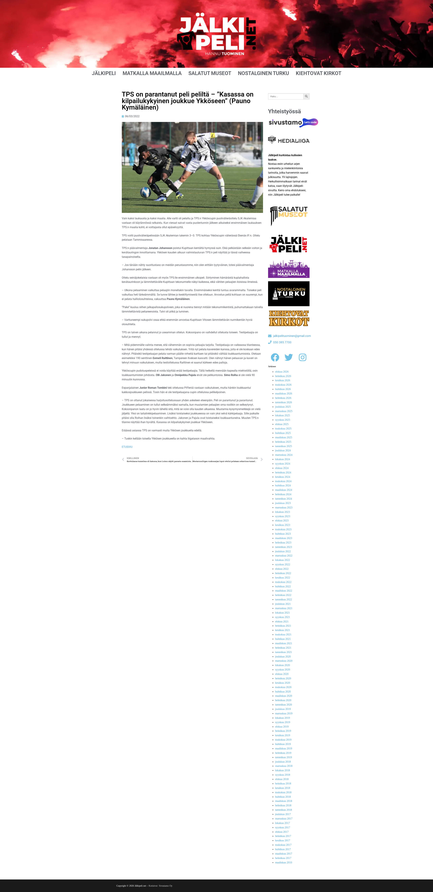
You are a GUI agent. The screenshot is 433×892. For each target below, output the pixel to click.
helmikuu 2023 (283, 542)
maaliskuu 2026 (283, 393)
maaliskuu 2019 (283, 748)
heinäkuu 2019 (283, 730)
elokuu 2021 (282, 621)
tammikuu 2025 (283, 446)
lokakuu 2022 (282, 560)
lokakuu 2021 (282, 612)
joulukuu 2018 (283, 761)
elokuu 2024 (282, 468)
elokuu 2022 (282, 568)
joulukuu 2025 (283, 406)
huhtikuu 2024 (283, 485)
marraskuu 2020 (283, 660)
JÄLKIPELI (104, 73)
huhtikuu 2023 (283, 533)
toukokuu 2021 (283, 634)
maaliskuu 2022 (283, 590)
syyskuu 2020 (282, 669)
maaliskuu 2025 (283, 437)
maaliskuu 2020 (283, 695)
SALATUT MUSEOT (209, 73)
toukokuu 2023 (283, 529)
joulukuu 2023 (283, 503)
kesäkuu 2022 (282, 577)
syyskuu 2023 (282, 516)
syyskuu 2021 (282, 617)
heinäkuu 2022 (283, 573)
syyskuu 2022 (282, 564)
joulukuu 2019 (283, 709)
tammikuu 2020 (283, 704)
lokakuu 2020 (282, 665)
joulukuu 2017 (283, 814)
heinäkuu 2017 (283, 836)
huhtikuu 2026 (283, 389)
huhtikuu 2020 (283, 691)
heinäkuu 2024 (283, 472)
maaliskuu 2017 (283, 853)
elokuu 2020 (282, 674)
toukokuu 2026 (283, 384)
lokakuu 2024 (282, 459)
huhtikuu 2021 (283, 638)
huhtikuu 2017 (283, 849)
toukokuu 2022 (283, 582)
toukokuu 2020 (283, 687)
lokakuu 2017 (282, 823)
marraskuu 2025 (283, 411)
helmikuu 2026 (283, 397)
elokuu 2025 (282, 424)
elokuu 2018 (282, 779)
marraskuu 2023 (283, 507)
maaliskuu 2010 (283, 862)
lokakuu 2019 (282, 717)
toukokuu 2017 (283, 844)
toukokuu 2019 (283, 739)
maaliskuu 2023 (283, 538)
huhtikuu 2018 (283, 796)
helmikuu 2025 (283, 441)
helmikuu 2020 (283, 700)
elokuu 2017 (282, 831)
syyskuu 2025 (282, 419)
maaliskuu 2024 (283, 489)
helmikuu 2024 (283, 494)
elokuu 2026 (282, 371)
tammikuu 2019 (283, 757)
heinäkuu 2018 (283, 783)
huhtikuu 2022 (283, 586)
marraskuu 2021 (283, 608)
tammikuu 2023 (283, 546)
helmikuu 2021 (283, 647)
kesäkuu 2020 (282, 682)
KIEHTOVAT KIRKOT (318, 73)
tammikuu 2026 (283, 402)
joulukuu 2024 (283, 450)
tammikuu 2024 (283, 498)
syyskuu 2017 (282, 827)
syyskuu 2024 (282, 463)
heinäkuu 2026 (283, 376)
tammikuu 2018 (283, 809)
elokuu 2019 (282, 726)
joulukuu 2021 (283, 603)
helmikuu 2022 (283, 595)
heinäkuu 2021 (283, 625)
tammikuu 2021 (283, 652)
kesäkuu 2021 (282, 630)
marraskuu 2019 (283, 713)
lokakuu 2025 (282, 415)
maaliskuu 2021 (283, 643)
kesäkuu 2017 (282, 840)
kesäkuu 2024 (282, 476)
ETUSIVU (127, 446)
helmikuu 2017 (283, 858)
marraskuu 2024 (283, 454)
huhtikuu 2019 (283, 744)
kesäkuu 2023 (282, 524)
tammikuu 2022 (283, 599)
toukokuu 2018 (283, 792)
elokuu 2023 (282, 520)
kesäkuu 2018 (282, 787)
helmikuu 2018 (283, 805)
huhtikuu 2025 (283, 433)
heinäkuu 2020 (283, 678)
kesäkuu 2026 (282, 380)
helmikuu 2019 (283, 752)
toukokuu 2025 (283, 428)
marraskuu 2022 (283, 555)
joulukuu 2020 (283, 656)
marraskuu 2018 (283, 765)
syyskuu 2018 (282, 774)
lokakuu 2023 (282, 511)
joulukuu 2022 (283, 551)
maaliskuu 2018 (283, 801)
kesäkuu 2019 (282, 735)
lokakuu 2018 (282, 770)
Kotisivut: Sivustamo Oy (160, 886)
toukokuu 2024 (283, 481)
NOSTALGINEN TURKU (263, 73)
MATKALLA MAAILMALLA (152, 73)
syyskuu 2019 (282, 722)
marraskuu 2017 (283, 818)
